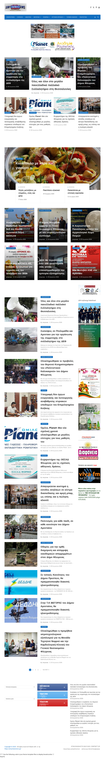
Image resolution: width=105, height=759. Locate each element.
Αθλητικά (28, 17)
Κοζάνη (7, 112)
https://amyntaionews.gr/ (13, 749)
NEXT (46, 670)
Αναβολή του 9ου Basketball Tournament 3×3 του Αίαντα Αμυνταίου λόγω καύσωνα (19, 229)
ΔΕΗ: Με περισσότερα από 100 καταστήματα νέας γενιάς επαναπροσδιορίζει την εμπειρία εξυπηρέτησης (52, 267)
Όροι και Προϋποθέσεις (91, 749)
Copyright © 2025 (10, 747)
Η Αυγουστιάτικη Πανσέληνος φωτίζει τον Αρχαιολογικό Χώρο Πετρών (85, 230)
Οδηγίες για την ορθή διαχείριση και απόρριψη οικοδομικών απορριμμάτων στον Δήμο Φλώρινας (56, 552)
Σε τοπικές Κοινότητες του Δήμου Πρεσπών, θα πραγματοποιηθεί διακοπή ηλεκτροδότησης (55, 580)
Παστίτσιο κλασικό (51, 190)
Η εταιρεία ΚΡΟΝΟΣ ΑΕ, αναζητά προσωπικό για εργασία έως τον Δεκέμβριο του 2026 (19, 268)
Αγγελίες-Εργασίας (57, 17)
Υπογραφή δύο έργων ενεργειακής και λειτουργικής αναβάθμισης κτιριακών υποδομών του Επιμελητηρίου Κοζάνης (15, 121)
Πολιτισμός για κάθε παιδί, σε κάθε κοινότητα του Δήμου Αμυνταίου (57, 524)
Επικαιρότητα (36, 76)
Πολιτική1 (76, 248)
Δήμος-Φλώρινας (83, 60)
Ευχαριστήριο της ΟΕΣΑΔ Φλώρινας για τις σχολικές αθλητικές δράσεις (64, 119)
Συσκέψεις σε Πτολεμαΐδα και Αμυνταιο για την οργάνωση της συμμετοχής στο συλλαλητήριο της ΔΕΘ (15, 73)
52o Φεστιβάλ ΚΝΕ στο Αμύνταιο (84, 272)
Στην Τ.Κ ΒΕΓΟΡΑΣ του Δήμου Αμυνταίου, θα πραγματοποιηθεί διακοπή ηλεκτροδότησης (57, 608)
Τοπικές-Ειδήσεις (72, 17)
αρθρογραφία (11, 17)
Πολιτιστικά (83, 17)
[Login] (95, 17)
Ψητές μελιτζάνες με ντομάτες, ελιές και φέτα (27, 193)
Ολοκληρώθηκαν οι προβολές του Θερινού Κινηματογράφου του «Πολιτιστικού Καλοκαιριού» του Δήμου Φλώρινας (87, 73)
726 (43, 670)
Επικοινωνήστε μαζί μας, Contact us (85, 746)
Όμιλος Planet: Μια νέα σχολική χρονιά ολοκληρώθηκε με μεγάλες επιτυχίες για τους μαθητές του (39, 121)
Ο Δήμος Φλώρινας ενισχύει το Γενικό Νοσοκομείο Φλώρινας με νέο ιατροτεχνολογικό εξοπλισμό (52, 229)
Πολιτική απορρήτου (71, 749)
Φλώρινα (45, 17)
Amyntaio (36, 93)
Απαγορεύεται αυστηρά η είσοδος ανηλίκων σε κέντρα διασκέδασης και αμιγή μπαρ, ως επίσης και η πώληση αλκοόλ (89, 121)
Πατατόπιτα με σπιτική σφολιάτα (75, 191)
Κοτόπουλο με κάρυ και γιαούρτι (34, 165)
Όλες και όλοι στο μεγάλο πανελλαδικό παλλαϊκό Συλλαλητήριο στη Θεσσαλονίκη (51, 85)
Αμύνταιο (36, 17)
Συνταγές (20, 17)
